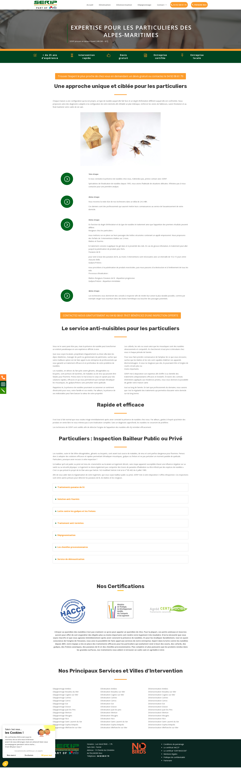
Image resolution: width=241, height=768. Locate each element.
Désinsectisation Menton (158, 712)
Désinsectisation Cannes (158, 697)
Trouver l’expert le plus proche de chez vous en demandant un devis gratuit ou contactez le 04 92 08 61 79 (120, 76)
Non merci (11, 755)
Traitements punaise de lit (71, 487)
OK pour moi (46, 755)
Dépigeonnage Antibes (62, 688)
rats (139, 346)
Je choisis (28, 755)
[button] (5, 764)
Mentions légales (170, 754)
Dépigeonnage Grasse (62, 706)
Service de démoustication (70, 559)
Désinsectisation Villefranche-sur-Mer (163, 727)
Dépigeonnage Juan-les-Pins (64, 709)
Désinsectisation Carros (157, 700)
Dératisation (105, 5)
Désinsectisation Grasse (158, 706)
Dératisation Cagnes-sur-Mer (112, 695)
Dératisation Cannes (108, 697)
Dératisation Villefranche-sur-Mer (113, 727)
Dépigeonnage (144, 5)
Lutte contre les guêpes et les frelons (76, 511)
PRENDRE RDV (200, 5)
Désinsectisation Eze (156, 703)
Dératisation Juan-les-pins (110, 709)
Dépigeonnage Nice (61, 718)
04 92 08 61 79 (180, 5)
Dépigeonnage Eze (60, 703)
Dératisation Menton (108, 712)
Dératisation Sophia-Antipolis (112, 724)
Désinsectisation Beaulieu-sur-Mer (162, 692)
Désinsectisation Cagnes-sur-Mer (161, 695)
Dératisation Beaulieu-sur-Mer (112, 692)
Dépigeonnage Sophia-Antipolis (65, 724)
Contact (160, 5)
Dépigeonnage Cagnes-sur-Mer (65, 695)
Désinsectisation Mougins (158, 715)
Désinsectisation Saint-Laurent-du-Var (163, 721)
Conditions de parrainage (174, 744)
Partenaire (168, 760)
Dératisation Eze (107, 703)
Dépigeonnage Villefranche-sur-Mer (67, 727)
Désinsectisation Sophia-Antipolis (161, 724)
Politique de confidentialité (174, 757)
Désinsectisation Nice (157, 718)
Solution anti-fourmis (68, 499)
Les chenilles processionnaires (72, 547)
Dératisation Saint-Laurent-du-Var (114, 721)
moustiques (164, 346)
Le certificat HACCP (171, 747)
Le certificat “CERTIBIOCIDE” (175, 751)
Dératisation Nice (107, 718)
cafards (131, 346)
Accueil (90, 5)
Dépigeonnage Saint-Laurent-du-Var (67, 721)
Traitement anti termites (70, 523)
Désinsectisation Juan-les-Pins (160, 709)
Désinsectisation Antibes (158, 688)
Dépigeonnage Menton (62, 712)
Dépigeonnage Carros (62, 700)
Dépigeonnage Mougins (62, 715)
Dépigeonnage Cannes (62, 697)
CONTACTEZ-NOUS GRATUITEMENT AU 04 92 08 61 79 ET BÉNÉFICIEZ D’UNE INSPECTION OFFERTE (120, 315)
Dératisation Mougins (109, 715)
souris (146, 346)
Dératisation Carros (108, 700)
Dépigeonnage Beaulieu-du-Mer (66, 692)
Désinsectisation (124, 5)
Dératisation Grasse (108, 706)
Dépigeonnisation (66, 535)
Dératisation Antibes (108, 688)
